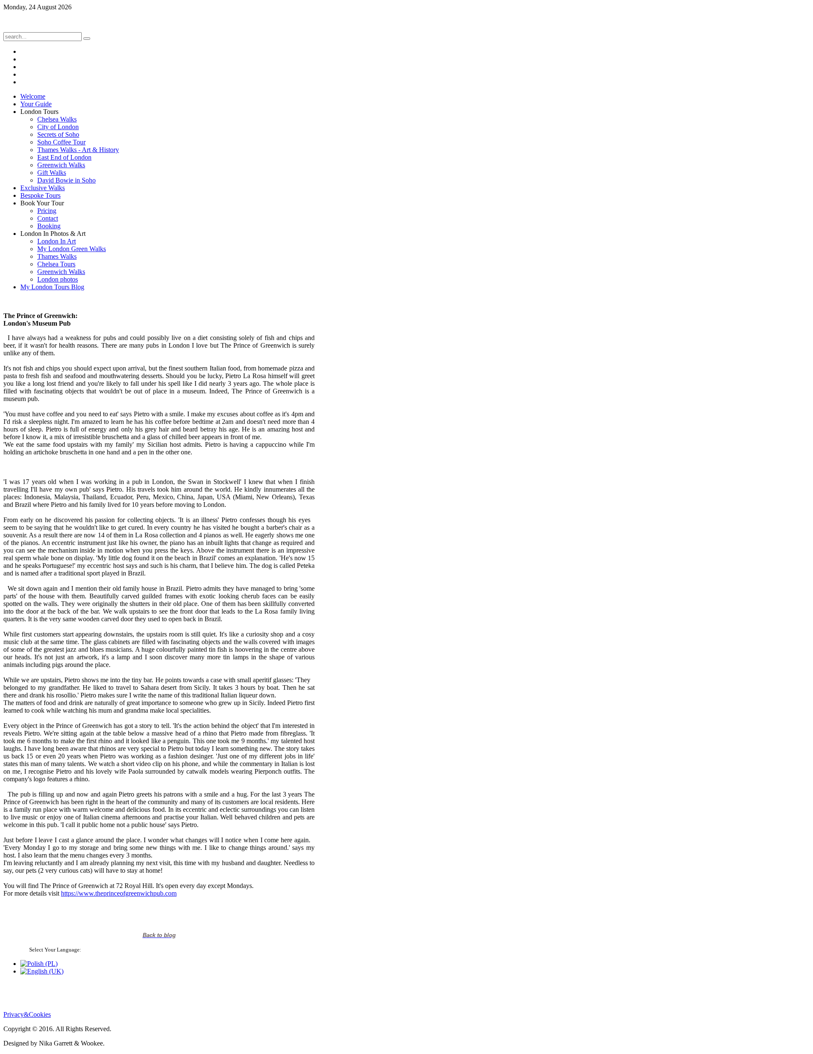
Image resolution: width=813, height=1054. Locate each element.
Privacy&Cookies (27, 1014)
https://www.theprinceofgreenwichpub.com (119, 893)
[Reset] (86, 38)
